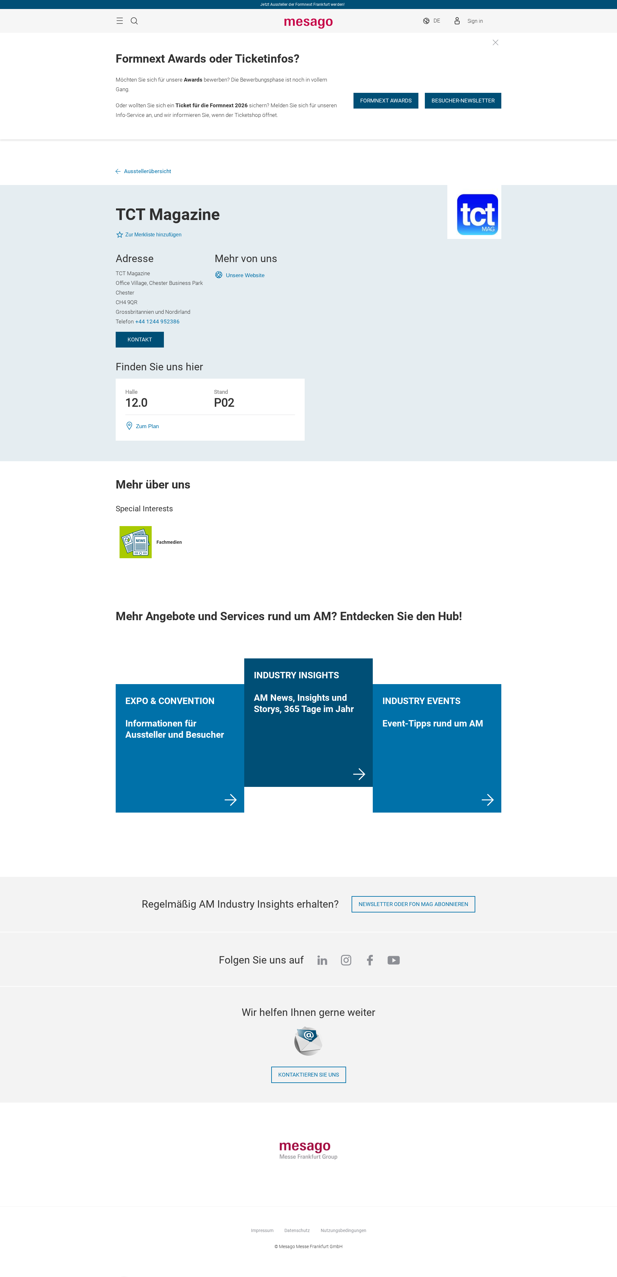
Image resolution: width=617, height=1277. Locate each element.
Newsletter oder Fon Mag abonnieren (413, 904)
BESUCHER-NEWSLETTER (463, 101)
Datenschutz (297, 1230)
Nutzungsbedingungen (343, 1230)
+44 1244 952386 (157, 322)
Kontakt (140, 340)
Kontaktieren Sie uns (308, 1075)
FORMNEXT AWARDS (386, 101)
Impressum (262, 1230)
